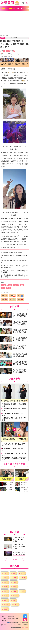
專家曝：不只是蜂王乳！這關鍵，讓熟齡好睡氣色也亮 (10, 266)
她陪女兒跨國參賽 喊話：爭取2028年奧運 (14, 419)
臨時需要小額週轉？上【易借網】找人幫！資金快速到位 (12, 276)
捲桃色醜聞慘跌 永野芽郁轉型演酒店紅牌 (14, 409)
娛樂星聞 (2, 35)
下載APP (4, 295)
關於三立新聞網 (6, 616)
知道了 (25, 627)
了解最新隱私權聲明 (16, 627)
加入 (19, 295)
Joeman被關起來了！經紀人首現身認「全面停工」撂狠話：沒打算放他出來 (10, 483)
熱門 (22, 8)
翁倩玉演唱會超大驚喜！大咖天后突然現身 (14, 405)
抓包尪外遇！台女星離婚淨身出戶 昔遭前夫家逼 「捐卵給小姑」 (10, 489)
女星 (8, 72)
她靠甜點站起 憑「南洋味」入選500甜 (14, 445)
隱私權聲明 (14, 616)
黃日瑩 (12, 72)
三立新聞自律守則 (6, 618)
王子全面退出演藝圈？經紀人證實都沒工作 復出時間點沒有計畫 (21, 479)
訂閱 (11, 295)
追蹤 (3, 299)
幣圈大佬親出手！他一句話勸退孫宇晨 (13, 449)
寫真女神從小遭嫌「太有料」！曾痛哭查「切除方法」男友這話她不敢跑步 (25, 64)
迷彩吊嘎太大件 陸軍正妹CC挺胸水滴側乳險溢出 (3, 64)
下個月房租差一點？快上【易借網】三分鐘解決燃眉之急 (12, 271)
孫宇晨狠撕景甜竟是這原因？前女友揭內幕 (14, 459)
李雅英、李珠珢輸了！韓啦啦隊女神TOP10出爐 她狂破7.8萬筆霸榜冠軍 (11, 64)
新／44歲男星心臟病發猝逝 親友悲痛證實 (14, 414)
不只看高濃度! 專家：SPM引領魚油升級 (18, 539)
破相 (23, 81)
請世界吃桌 (11, 8)
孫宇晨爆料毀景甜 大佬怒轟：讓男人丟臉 (14, 454)
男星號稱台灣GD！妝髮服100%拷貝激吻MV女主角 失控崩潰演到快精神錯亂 (24, 489)
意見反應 (4, 620)
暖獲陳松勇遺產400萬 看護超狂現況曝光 (12, 252)
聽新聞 (2, 37)
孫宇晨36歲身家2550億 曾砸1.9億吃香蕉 (14, 401)
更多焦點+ (14, 559)
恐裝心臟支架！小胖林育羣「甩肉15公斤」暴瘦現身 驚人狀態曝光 (25, 483)
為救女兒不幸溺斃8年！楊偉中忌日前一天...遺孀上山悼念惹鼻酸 (7, 479)
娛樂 (7, 35)
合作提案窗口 (15, 618)
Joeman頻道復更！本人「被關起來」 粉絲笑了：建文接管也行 (18, 64)
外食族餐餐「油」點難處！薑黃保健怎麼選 (19, 546)
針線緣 (3, 8)
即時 (18, 8)
